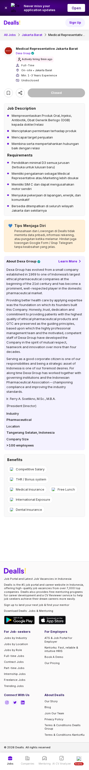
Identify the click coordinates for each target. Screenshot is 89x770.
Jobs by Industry (15, 638)
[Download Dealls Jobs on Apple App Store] (52, 620)
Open (76, 8)
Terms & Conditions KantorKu (64, 734)
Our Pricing (52, 663)
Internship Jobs (15, 674)
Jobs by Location (16, 644)
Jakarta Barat (32, 35)
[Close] (6, 8)
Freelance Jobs (14, 680)
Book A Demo (53, 657)
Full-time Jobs (14, 656)
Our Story (51, 701)
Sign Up (75, 22)
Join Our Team (54, 713)
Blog (47, 707)
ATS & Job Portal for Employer (58, 639)
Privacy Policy (53, 719)
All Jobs (10, 35)
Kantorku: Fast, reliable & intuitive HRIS (61, 649)
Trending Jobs (14, 686)
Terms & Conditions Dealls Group (62, 726)
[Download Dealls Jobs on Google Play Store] (19, 620)
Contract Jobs (14, 662)
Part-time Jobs (14, 668)
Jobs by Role (13, 650)
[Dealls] (13, 22)
